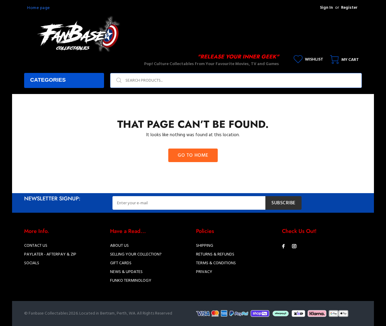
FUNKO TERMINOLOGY (130, 280)
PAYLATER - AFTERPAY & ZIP (50, 254)
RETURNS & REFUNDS (215, 254)
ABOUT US (119, 245)
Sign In (326, 7)
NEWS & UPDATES (126, 271)
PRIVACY (204, 271)
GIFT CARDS (120, 263)
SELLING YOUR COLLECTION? (136, 254)
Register (349, 7)
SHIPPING (204, 245)
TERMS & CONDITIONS (216, 263)
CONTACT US (35, 245)
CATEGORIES (48, 80)
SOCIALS (31, 263)
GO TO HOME (193, 155)
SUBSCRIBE (283, 203)
